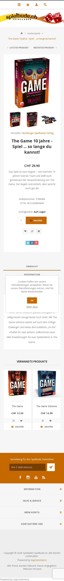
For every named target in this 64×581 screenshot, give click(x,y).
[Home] (21, 33)
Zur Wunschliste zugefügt (25, 231)
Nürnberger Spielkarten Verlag (37, 133)
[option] (15, 119)
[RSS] (43, 477)
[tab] (32, 266)
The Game (17, 406)
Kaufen (38, 220)
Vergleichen (32, 231)
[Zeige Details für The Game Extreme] (47, 383)
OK (32, 300)
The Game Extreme (46, 406)
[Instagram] (28, 477)
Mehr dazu (32, 306)
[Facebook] (20, 477)
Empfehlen (39, 231)
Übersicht (32, 266)
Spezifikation (32, 274)
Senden (51, 467)
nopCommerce (39, 560)
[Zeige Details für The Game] (17, 383)
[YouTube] (36, 477)
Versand (37, 568)
